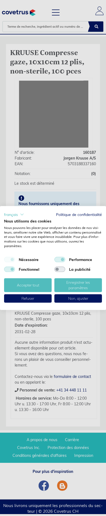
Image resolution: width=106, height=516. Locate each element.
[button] (14, 214)
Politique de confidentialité (79, 214)
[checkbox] (9, 259)
